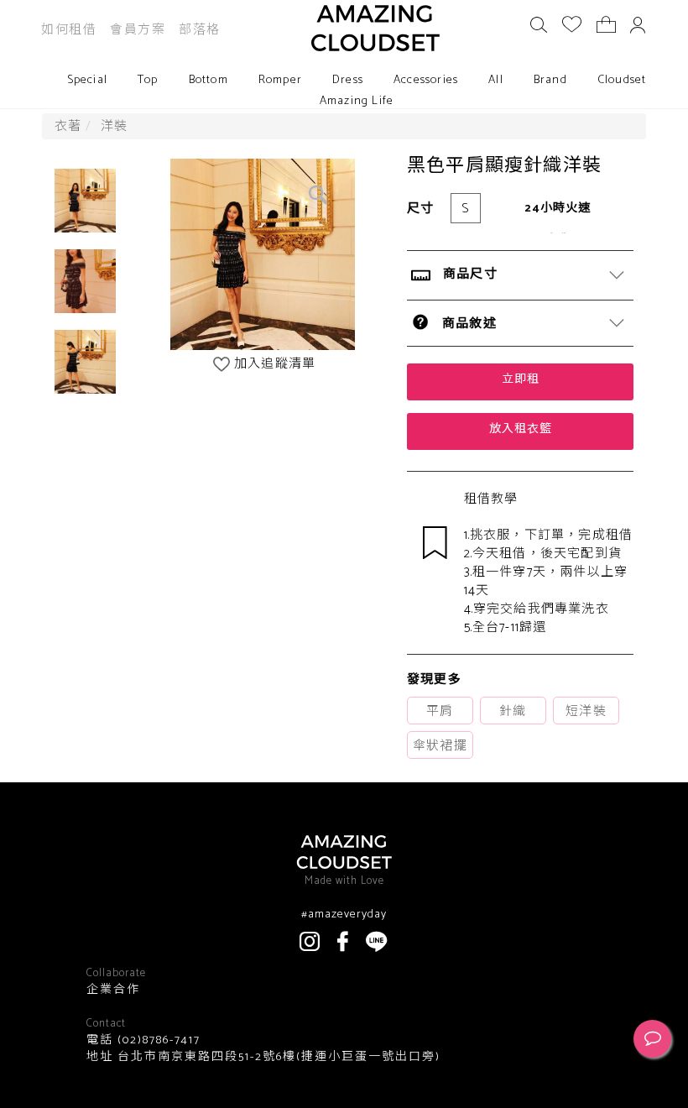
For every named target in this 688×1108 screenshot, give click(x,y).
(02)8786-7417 (157, 1040)
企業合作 (113, 990)
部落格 (200, 29)
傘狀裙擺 (440, 745)
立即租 (520, 379)
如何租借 (68, 29)
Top (148, 80)
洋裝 (114, 126)
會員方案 (137, 29)
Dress (347, 80)
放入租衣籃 (520, 429)
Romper (280, 80)
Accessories (426, 80)
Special (87, 80)
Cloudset (622, 80)
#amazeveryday (344, 915)
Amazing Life (357, 101)
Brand (550, 80)
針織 (512, 711)
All (495, 80)
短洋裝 (586, 711)
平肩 (439, 711)
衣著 (68, 126)
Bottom (208, 80)
